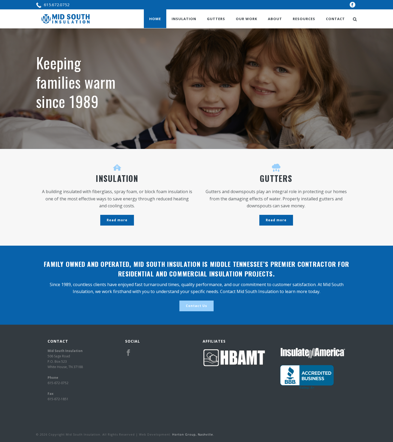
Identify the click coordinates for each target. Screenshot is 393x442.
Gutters (216, 18)
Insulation (184, 18)
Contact (335, 18)
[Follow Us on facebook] (128, 353)
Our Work (246, 18)
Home (155, 18)
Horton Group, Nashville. (193, 434)
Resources (304, 18)
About (275, 18)
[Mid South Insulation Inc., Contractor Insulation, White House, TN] (307, 377)
